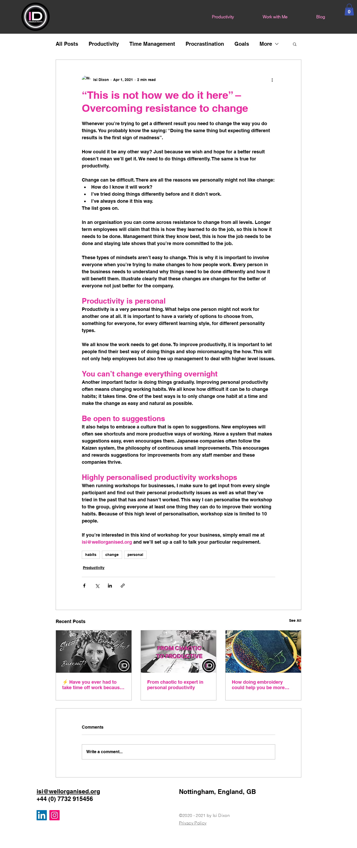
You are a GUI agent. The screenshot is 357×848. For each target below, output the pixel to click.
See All (295, 620)
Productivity (104, 44)
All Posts (67, 44)
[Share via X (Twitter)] (97, 585)
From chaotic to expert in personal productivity (175, 684)
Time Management (152, 44)
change (112, 555)
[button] (349, 9)
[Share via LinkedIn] (109, 585)
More (266, 44)
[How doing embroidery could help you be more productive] (263, 651)
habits (90, 555)
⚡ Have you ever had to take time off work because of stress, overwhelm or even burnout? (92, 684)
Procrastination (205, 44)
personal (135, 555)
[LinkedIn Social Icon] (42, 815)
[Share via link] (122, 585)
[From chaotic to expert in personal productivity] (178, 651)
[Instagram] (54, 815)
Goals (241, 44)
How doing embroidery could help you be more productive (258, 684)
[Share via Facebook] (84, 585)
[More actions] (272, 80)
